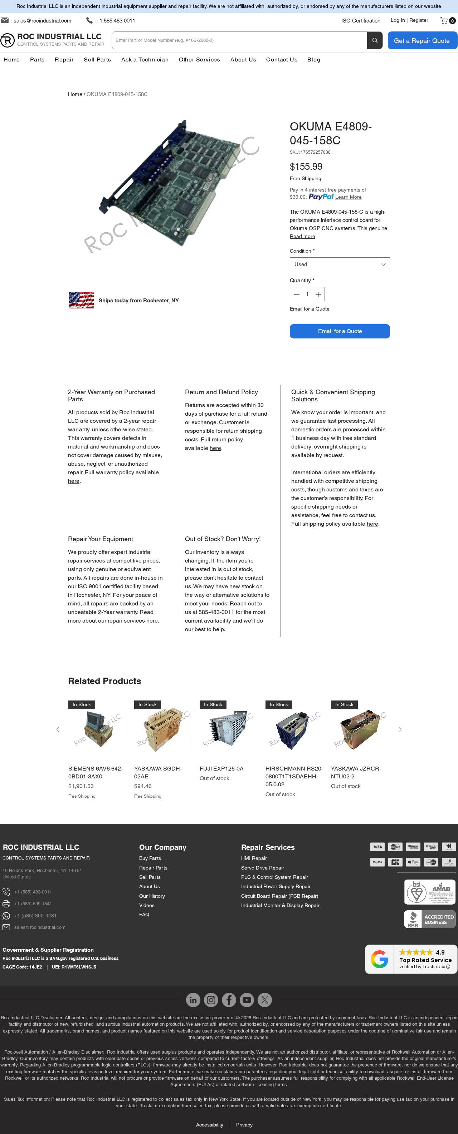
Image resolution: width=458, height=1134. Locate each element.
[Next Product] (400, 729)
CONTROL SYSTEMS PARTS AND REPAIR (46, 858)
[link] (449, 20)
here (73, 480)
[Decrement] (296, 294)
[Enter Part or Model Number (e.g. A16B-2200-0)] (375, 40)
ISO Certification (360, 21)
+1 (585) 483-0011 (33, 892)
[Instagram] (211, 1000)
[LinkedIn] (193, 1000)
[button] (199, 59)
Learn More (348, 197)
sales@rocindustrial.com (43, 21)
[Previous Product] (58, 729)
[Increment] (319, 294)
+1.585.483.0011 (115, 21)
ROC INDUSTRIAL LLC (41, 847)
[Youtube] (247, 1000)
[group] (229, 750)
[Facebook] (229, 1000)
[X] (265, 1000)
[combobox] (340, 264)
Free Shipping (305, 178)
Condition (302, 251)
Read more (302, 236)
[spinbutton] (307, 294)
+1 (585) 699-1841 (33, 903)
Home (75, 94)
